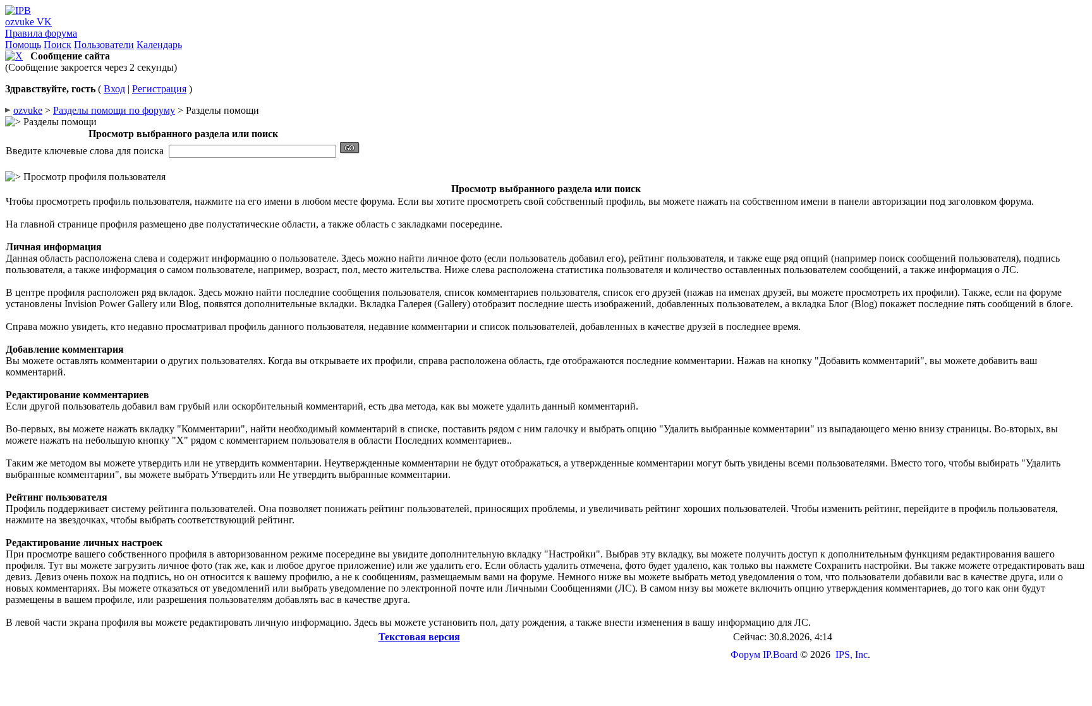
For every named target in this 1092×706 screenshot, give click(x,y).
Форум (745, 654)
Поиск (57, 44)
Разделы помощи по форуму (114, 110)
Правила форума (41, 33)
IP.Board (780, 654)
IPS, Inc (851, 654)
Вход (114, 88)
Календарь (159, 44)
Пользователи (104, 44)
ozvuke (27, 110)
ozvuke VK (28, 21)
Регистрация (159, 88)
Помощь (23, 44)
